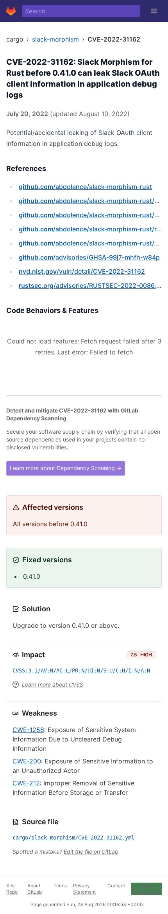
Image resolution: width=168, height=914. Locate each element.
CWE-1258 (28, 730)
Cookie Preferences (146, 889)
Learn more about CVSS (52, 684)
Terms (60, 886)
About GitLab (34, 889)
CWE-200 (27, 761)
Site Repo (12, 889)
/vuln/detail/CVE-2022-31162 (82, 271)
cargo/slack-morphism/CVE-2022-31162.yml (73, 837)
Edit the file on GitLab (91, 851)
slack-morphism (55, 39)
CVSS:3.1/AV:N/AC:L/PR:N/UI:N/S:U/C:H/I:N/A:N (81, 670)
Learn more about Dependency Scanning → (66, 468)
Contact (116, 886)
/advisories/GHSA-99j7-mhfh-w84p (89, 257)
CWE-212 (26, 783)
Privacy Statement (84, 889)
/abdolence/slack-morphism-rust (85, 187)
